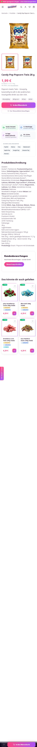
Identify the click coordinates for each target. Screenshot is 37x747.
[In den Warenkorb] (14, 313)
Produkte (12, 13)
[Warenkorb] (33, 7)
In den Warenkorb (20, 105)
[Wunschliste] (29, 7)
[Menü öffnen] (3, 7)
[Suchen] (21, 7)
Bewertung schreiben (14, 264)
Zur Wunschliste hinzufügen (20, 111)
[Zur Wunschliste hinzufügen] (4, 744)
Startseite (5, 13)
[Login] (25, 7)
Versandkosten (14, 85)
